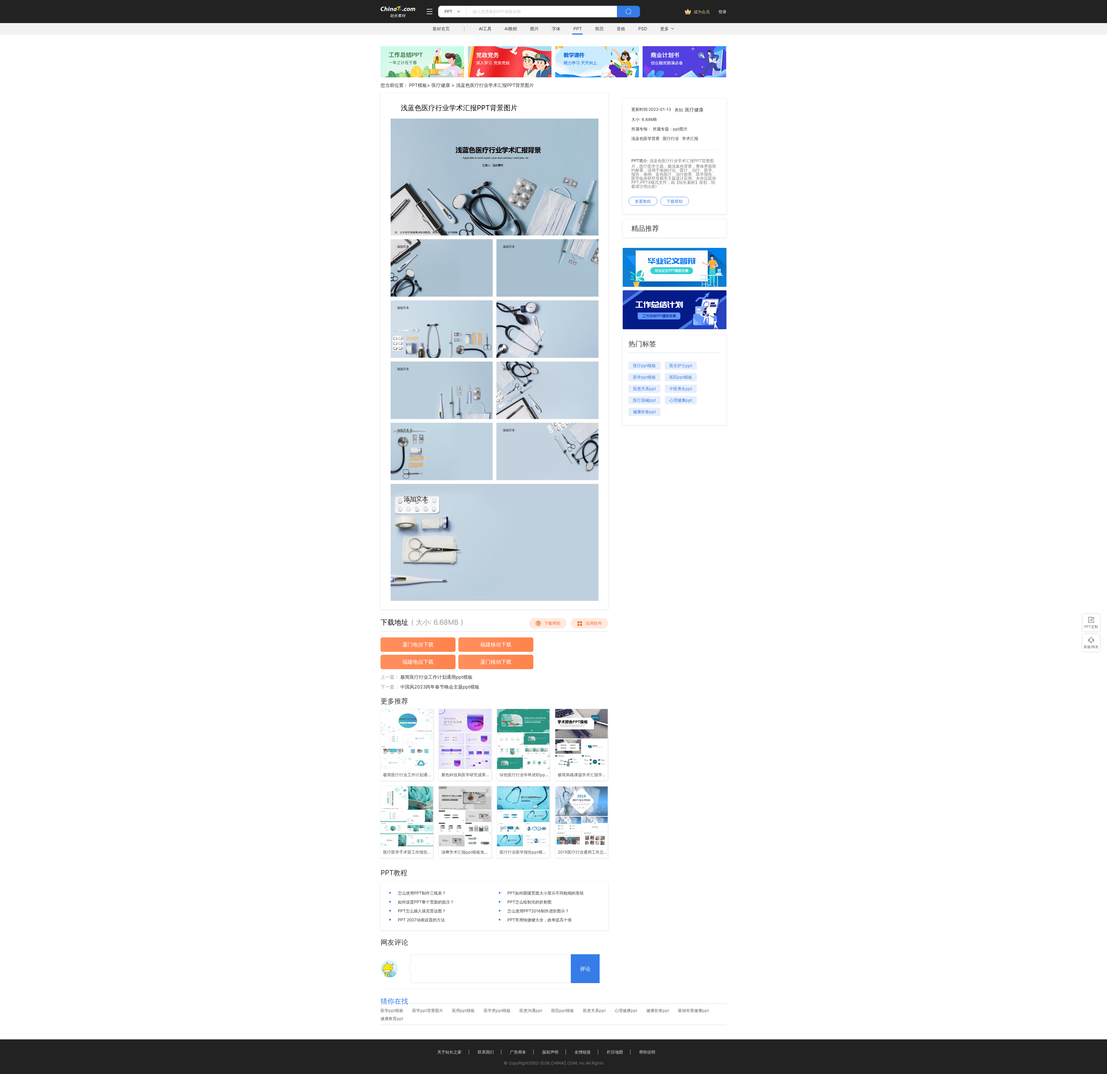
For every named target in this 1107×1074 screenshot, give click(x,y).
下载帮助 (552, 623)
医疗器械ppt (644, 400)
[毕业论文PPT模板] (674, 285)
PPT (577, 28)
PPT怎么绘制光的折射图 (529, 901)
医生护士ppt (680, 365)
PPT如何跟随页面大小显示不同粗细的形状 (545, 892)
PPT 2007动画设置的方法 (421, 919)
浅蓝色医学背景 (645, 138)
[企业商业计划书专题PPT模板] (684, 75)
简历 (599, 28)
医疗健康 (441, 85)
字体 (556, 28)
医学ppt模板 (644, 377)
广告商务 (518, 1051)
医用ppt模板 (463, 1010)
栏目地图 (615, 1051)
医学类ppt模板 (497, 1010)
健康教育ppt (392, 1019)
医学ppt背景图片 (427, 1010)
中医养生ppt (680, 388)
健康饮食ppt (644, 411)
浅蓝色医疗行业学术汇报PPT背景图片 (495, 85)
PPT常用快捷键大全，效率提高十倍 (539, 919)
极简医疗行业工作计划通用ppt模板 (436, 677)
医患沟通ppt (530, 1010)
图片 (534, 28)
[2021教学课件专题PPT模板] (597, 75)
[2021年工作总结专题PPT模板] (422, 75)
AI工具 (485, 28)
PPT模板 (418, 85)
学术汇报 (690, 138)
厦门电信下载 (418, 644)
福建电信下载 (418, 662)
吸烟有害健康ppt (693, 1010)
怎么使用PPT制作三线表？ (422, 892)
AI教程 (510, 28)
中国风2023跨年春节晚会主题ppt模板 (439, 687)
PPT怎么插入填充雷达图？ (422, 910)
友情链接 (583, 1051)
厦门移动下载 (495, 662)
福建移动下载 (495, 644)
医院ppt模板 (680, 377)
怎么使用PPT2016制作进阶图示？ (538, 910)
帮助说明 (647, 1051)
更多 (664, 28)
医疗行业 (671, 138)
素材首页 (441, 28)
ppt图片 (680, 129)
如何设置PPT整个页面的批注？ (426, 901)
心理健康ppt (680, 400)
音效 (621, 28)
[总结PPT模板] (674, 327)
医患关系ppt (644, 388)
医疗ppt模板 (644, 365)
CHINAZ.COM (564, 1062)
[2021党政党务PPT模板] (509, 75)
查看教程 (643, 201)
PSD (642, 28)
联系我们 (486, 1051)
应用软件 (594, 623)
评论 (585, 969)
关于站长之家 (449, 1051)
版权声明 (550, 1051)
